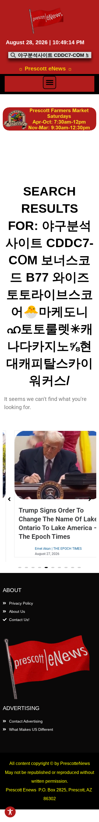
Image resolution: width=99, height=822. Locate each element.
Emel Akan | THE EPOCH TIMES (49, 549)
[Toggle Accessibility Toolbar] (10, 812)
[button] (49, 82)
